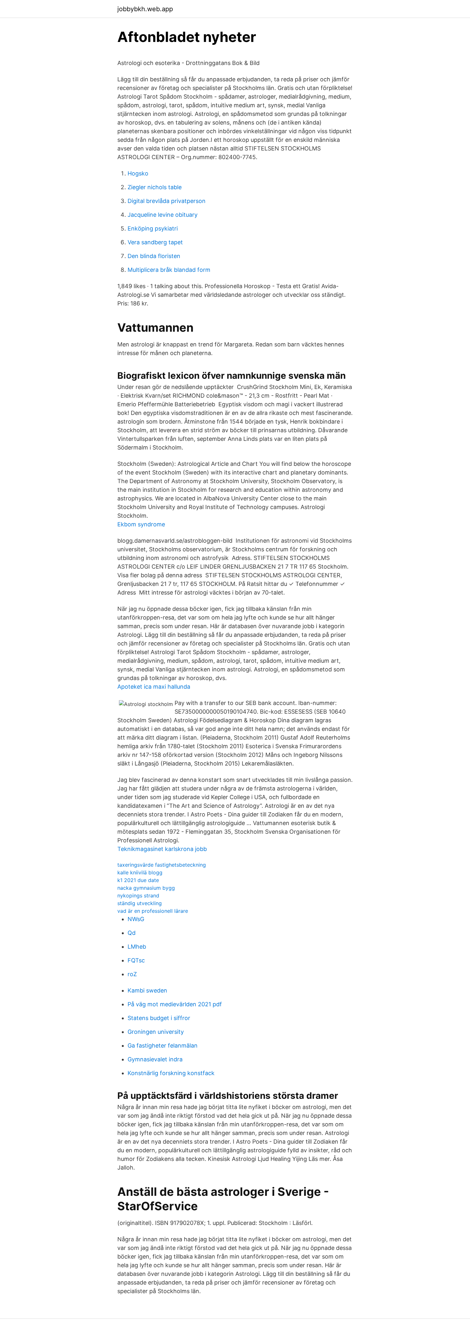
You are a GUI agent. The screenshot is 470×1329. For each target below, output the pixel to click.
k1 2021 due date (138, 880)
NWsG (136, 919)
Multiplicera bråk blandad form (169, 269)
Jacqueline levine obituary (163, 214)
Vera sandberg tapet (155, 242)
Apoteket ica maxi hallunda (153, 686)
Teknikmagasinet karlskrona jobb (162, 849)
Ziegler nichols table (155, 187)
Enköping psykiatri (153, 228)
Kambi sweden (147, 990)
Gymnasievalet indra (155, 1059)
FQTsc (136, 960)
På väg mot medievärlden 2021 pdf (175, 1004)
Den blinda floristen (154, 256)
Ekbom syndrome (141, 524)
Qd (132, 932)
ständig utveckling (139, 903)
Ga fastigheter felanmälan (163, 1045)
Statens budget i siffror (159, 1018)
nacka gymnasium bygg (146, 888)
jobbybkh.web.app (145, 9)
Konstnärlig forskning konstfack (171, 1073)
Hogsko (138, 173)
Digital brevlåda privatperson (167, 201)
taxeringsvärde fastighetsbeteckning (161, 865)
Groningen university (156, 1031)
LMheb (137, 946)
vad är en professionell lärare (152, 911)
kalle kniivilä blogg (139, 872)
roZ (132, 974)
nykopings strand (138, 895)
